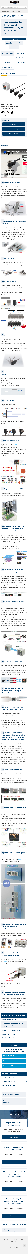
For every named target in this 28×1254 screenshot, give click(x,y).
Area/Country (15, 1247)
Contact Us (14, 1137)
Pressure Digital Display (8, 1034)
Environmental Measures (9, 1081)
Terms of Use (12, 1239)
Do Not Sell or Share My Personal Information (14, 1243)
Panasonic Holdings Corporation (14, 1245)
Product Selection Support (13, 129)
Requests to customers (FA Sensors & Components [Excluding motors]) (12, 1230)
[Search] (25, 7)
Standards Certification (8, 1085)
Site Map (6, 1239)
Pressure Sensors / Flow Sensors (11, 1030)
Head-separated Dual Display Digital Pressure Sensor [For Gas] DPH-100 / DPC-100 (13, 1024)
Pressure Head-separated (7, 14)
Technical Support (13, 124)
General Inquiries (13, 133)
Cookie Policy (14, 1241)
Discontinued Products (8, 1038)
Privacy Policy (20, 1239)
